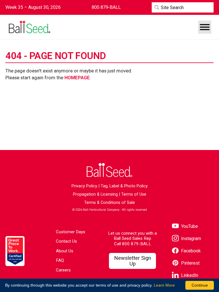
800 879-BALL (136, 243)
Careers (63, 270)
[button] (204, 27)
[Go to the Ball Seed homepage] (29, 27)
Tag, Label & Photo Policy (124, 186)
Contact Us (66, 241)
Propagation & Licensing (95, 194)
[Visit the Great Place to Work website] (15, 251)
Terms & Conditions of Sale (109, 202)
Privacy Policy (84, 186)
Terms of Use (133, 194)
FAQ (60, 260)
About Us (64, 251)
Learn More (164, 285)
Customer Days (70, 231)
